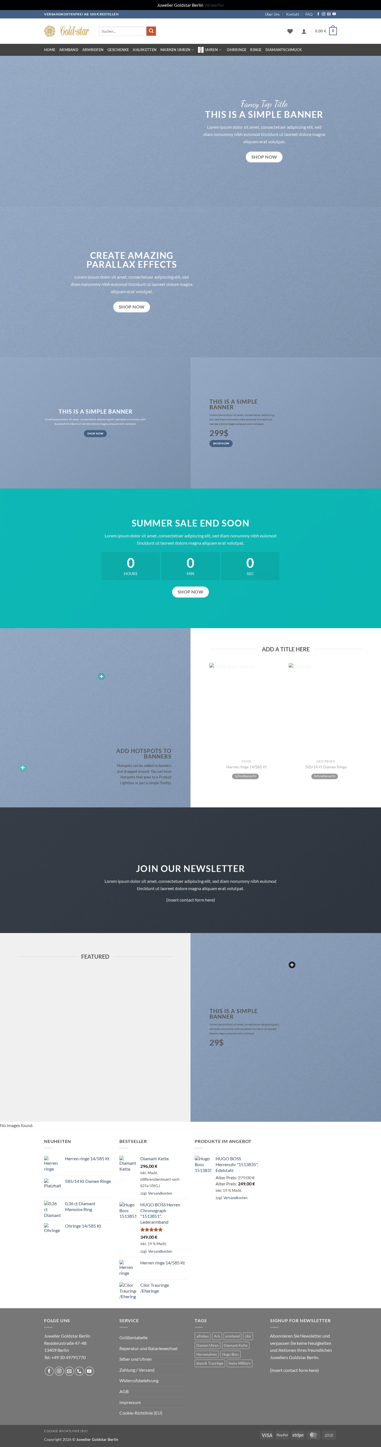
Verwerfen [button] (214, 5)
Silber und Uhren (135, 1359)
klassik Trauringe (209, 1363)
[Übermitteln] (151, 31)
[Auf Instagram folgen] (323, 14)
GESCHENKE (118, 49)
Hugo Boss (230, 1354)
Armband (68, 49)
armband (232, 1336)
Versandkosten (160, 1193)
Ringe (255, 49)
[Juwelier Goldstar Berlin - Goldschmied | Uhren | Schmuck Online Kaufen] (67, 31)
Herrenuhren (206, 1354)
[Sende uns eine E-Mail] (329, 14)
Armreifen (92, 49)
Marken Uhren (175, 49)
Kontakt (292, 14)
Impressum (130, 1402)
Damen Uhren (207, 1345)
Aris (217, 1336)
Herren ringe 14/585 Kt (246, 766)
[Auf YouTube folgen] (334, 14)
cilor (248, 1336)
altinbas (202, 1336)
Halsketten (144, 49)
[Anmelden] (304, 31)
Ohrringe (236, 49)
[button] (326, 31)
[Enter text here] (292, 965)
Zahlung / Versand (137, 1369)
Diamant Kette (236, 1345)
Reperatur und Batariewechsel (148, 1348)
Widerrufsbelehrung (138, 1380)
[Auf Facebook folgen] (318, 14)
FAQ (308, 14)
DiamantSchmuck (284, 49)
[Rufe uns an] (79, 1371)
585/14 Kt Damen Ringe (325, 766)
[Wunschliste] (290, 31)
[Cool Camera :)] (23, 768)
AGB (124, 1391)
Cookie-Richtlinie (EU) (140, 1412)
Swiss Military (239, 1363)
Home (49, 49)
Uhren (211, 49)
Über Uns (272, 14)
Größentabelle (133, 1337)
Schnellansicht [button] (245, 776)
